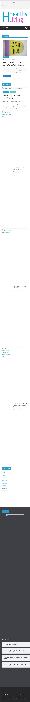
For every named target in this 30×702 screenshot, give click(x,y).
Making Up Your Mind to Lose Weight (13, 96)
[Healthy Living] (3, 28)
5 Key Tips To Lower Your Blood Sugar (19, 168)
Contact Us (4, 488)
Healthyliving (16, 59)
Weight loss (12, 91)
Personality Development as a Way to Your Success (14, 63)
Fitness (3, 475)
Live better (6, 56)
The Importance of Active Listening (19, 286)
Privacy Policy (5, 491)
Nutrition (4, 478)
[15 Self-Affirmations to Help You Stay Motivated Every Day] (7, 406)
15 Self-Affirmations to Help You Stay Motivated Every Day (20, 405)
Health (3, 472)
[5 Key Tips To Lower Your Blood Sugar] (7, 170)
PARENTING (5, 485)
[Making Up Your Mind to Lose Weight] (15, 88)
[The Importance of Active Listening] (7, 288)
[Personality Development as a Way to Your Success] (15, 48)
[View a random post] (26, 28)
